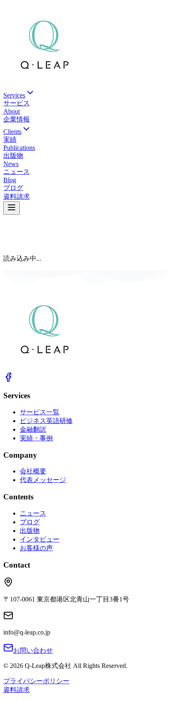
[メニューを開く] (11, 208)
